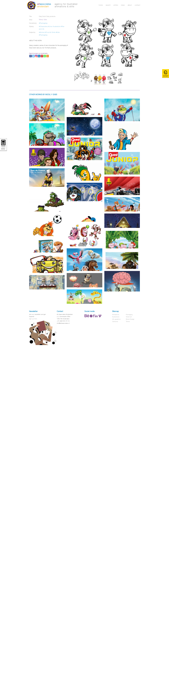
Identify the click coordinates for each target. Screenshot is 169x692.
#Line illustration (54, 26)
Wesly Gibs (43, 19)
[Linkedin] (39, 56)
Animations (115, 314)
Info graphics (116, 319)
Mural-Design (130, 319)
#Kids (58, 32)
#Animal (42, 32)
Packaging (129, 314)
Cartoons (115, 321)
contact (137, 5)
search (108, 5)
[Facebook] (30, 56)
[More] (47, 56)
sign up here (33, 319)
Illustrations (115, 317)
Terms (128, 321)
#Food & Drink (50, 32)
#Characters (43, 26)
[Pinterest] (42, 56)
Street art (129, 317)
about (130, 5)
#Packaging (43, 23)
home (101, 5)
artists (116, 5)
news (123, 5)
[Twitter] (33, 56)
